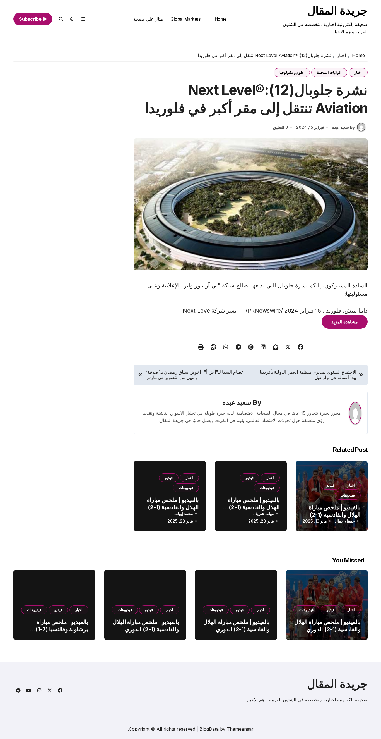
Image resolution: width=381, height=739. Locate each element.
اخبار (358, 72)
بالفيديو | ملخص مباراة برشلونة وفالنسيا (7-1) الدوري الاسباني (61, 629)
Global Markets (185, 19)
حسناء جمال (345, 521)
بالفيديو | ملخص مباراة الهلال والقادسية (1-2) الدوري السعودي (335, 514)
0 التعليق (280, 127)
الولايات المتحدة (329, 72)
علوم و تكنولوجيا (291, 72)
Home (221, 19)
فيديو (330, 485)
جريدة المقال (337, 10)
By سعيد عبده (343, 127)
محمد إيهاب (183, 513)
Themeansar (240, 729)
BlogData (209, 729)
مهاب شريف (263, 513)
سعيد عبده (236, 402)
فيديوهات (348, 495)
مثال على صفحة (148, 19)
